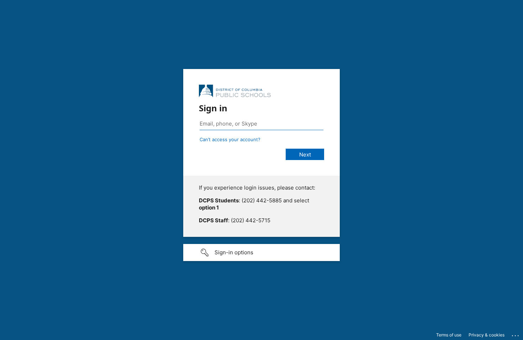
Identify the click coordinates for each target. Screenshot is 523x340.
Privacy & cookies (486, 335)
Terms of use (448, 335)
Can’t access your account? (230, 139)
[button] (261, 252)
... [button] (516, 334)
